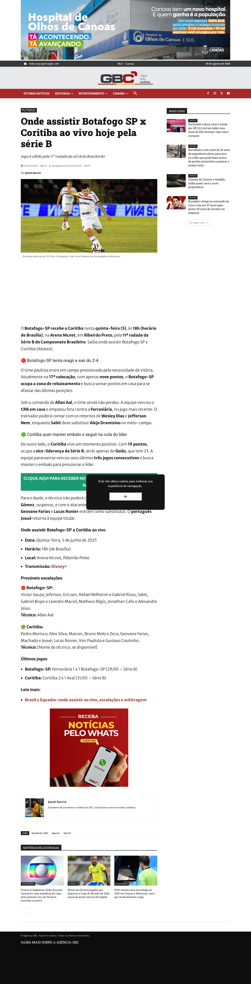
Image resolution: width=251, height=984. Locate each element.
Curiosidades (28, 883)
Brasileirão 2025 (40, 833)
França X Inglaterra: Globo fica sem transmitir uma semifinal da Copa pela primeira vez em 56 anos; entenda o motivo (42, 895)
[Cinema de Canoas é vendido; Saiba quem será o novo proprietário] (176, 180)
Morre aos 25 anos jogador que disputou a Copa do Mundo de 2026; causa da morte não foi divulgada (89, 893)
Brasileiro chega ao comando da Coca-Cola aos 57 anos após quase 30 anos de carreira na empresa (208, 207)
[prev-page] (23, 909)
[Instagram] (215, 93)
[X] (222, 93)
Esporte (56, 833)
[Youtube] (228, 93)
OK (125, 496)
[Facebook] (208, 93)
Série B (67, 833)
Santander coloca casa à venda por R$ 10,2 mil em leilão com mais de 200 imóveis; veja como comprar (208, 130)
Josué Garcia (33, 173)
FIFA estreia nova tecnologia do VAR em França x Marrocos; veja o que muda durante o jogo (134, 893)
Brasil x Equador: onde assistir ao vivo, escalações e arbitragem (86, 699)
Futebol (29, 110)
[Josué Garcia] (34, 807)
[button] (135, 93)
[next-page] (29, 909)
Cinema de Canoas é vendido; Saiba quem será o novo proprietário (206, 183)
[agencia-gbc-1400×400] (125, 58)
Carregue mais (197, 222)
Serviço (192, 120)
